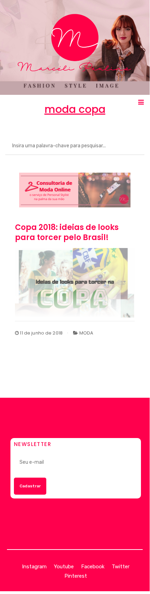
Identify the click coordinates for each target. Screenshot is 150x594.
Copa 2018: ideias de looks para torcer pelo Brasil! (67, 232)
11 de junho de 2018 (41, 333)
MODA (86, 333)
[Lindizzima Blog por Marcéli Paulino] (75, 47)
